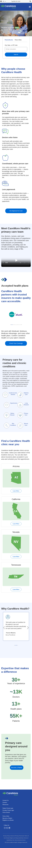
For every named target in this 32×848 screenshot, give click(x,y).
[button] (30, 1)
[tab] (9, 40)
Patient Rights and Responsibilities (14, 838)
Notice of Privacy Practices (17, 835)
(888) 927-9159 (16, 1)
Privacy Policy (6, 835)
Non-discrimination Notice (19, 840)
